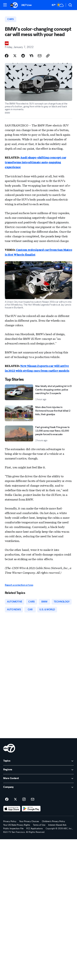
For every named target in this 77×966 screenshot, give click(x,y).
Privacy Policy (9, 821)
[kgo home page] (9, 748)
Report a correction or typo (19, 585)
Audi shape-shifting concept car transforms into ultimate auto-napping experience (35, 162)
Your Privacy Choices (29, 821)
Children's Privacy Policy (53, 821)
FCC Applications (34, 828)
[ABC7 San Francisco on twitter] (15, 799)
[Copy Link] (48, 56)
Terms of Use (39, 825)
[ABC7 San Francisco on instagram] (24, 799)
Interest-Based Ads (57, 825)
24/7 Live (26, 5)
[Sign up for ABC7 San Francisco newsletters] (32, 799)
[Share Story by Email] (40, 56)
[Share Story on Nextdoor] (31, 56)
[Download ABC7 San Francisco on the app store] (11, 809)
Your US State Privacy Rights (16, 825)
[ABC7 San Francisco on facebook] (6, 799)
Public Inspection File (13, 828)
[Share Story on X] (15, 56)
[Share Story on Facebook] (7, 56)
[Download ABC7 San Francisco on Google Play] (31, 809)
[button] (5, 4)
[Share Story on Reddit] (23, 56)
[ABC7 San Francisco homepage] (14, 5)
